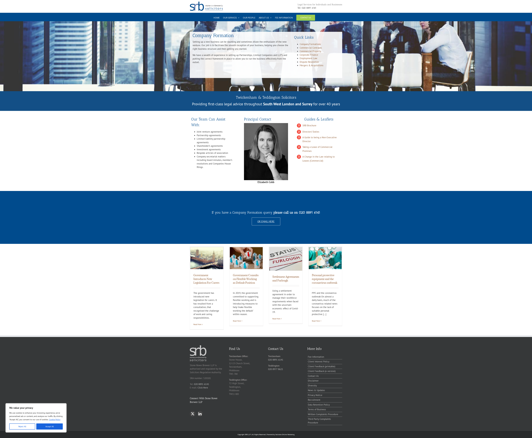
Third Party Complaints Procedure (319, 420)
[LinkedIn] (200, 414)
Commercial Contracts (311, 47)
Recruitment (314, 399)
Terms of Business (317, 409)
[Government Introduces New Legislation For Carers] (206, 258)
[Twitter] (192, 414)
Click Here (203, 387)
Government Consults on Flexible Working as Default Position (246, 279)
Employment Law (308, 58)
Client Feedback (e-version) (322, 371)
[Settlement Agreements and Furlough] (285, 259)
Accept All (49, 426)
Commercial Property (310, 51)
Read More (197, 324)
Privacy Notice (315, 395)
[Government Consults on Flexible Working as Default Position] (246, 258)
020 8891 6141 (201, 384)
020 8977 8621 (275, 369)
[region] (36, 417)
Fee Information (316, 356)
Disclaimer (313, 380)
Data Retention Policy (319, 404)
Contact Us (313, 375)
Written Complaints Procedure (323, 414)
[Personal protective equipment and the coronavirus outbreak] (325, 258)
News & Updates (316, 390)
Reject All (22, 426)
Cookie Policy (54, 419)
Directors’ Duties (310, 131)
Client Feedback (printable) (321, 366)
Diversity (312, 385)
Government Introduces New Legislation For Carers (206, 279)
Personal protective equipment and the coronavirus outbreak (324, 279)
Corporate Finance (309, 54)
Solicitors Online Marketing (284, 434)
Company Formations (310, 44)
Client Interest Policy (318, 361)
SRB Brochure (309, 125)
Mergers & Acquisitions (311, 65)
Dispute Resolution (309, 61)
